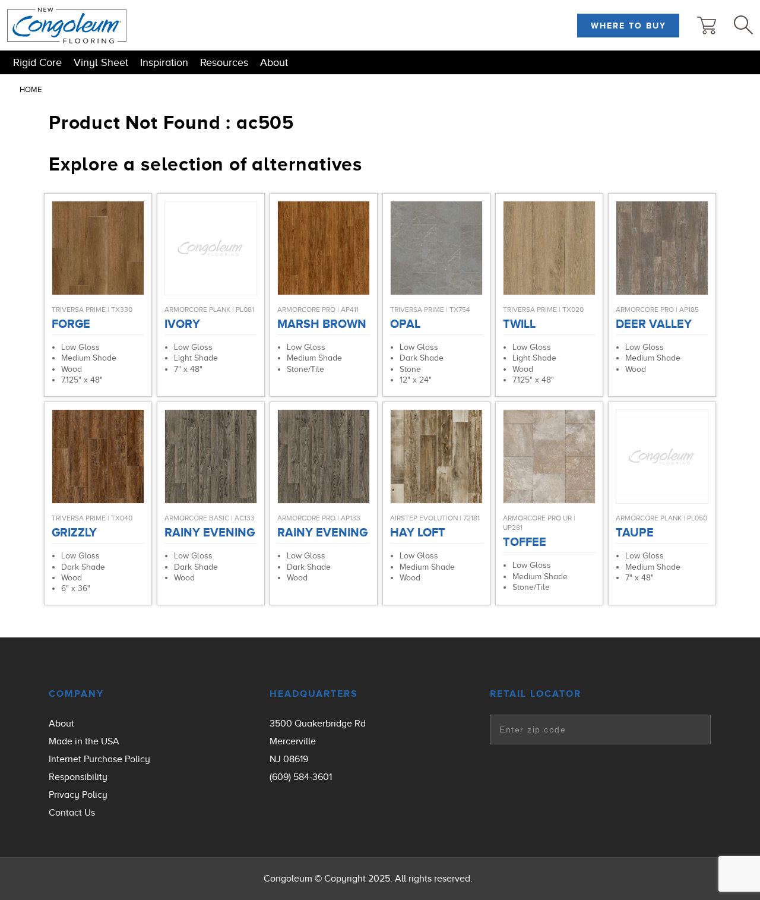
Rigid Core (37, 62)
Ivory (182, 323)
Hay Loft (417, 532)
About (274, 62)
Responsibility (78, 777)
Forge (71, 323)
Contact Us (72, 812)
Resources (224, 62)
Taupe (635, 532)
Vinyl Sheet (101, 62)
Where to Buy (628, 25)
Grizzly (74, 532)
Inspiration (164, 62)
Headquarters (314, 694)
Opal (405, 323)
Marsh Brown (321, 323)
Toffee (524, 541)
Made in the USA (84, 741)
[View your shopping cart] (706, 25)
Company (76, 694)
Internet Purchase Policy (99, 759)
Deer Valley (654, 323)
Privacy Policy (78, 795)
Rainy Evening (209, 532)
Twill (519, 323)
